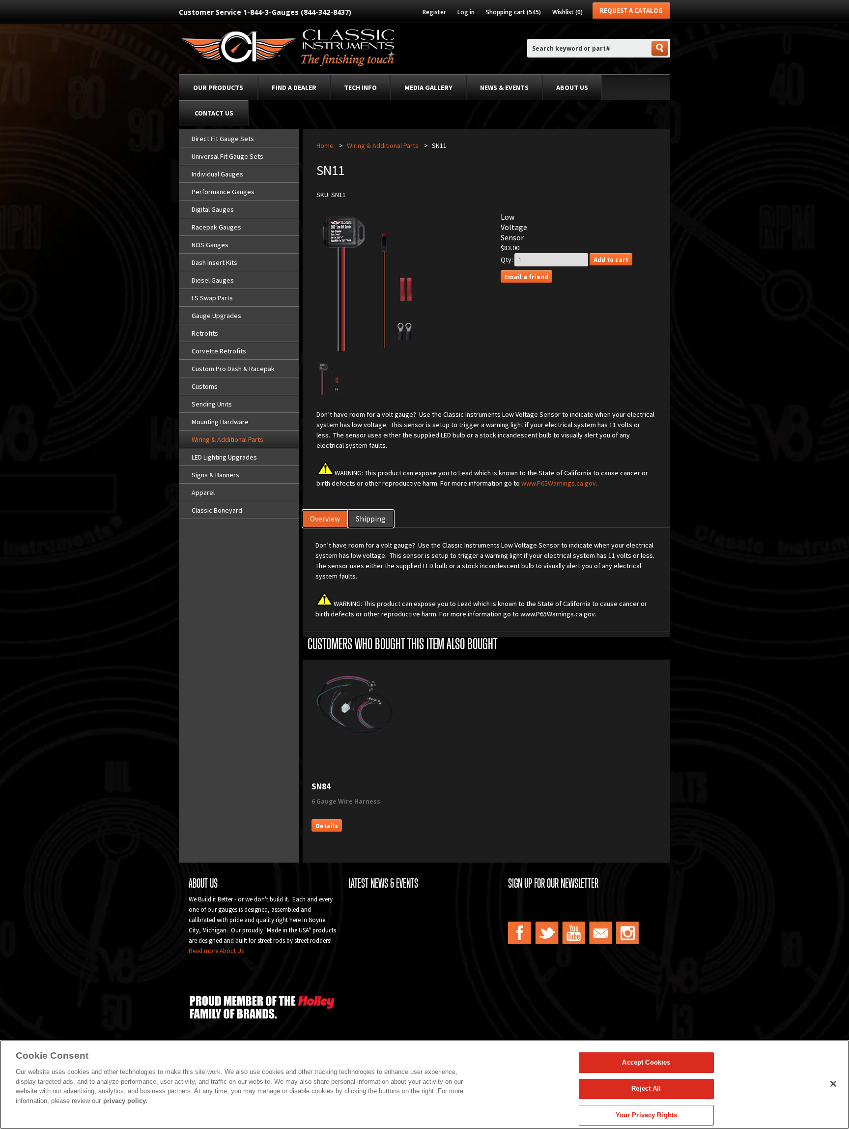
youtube (574, 933)
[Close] (833, 1084)
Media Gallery (428, 87)
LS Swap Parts (212, 297)
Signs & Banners (215, 474)
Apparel (203, 492)
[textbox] (588, 48)
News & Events (504, 87)
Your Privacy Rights (646, 1115)
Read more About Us (216, 951)
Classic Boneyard (217, 510)
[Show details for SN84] (359, 735)
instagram (628, 933)
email (601, 933)
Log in (466, 12)
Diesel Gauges (213, 280)
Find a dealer (294, 87)
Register (434, 12)
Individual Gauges (217, 174)
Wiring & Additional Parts (227, 439)
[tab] (325, 518)
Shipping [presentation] (371, 518)
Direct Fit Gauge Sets (223, 138)
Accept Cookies (646, 1062)
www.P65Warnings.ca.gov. (559, 483)
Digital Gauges (213, 209)
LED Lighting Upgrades (224, 457)
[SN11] (328, 394)
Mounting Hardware (220, 421)
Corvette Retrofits (219, 351)
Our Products (218, 87)
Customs (205, 386)
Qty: (507, 259)
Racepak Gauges (216, 227)
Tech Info (360, 87)
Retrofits (205, 333)
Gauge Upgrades (216, 315)
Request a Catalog (631, 10)
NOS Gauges (210, 244)
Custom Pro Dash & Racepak (233, 368)
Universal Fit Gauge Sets (227, 156)
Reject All (646, 1089)
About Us (572, 87)
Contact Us (214, 113)
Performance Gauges (223, 191)
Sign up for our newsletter (553, 883)
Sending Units (212, 404)
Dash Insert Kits (214, 262)
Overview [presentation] (325, 518)
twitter (547, 933)
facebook (520, 933)
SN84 (321, 786)
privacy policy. (125, 1100)
